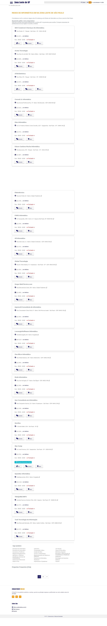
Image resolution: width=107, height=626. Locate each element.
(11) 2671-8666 (20, 36)
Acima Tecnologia (21, 51)
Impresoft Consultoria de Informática (28, 307)
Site (19, 43)
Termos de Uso (51, 616)
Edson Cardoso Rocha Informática (27, 146)
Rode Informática (21, 377)
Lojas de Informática (60, 550)
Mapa (41, 43)
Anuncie (15, 611)
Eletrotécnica (20, 192)
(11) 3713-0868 (20, 132)
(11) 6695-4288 (20, 59)
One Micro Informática (23, 354)
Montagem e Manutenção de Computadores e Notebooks (62, 554)
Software (57, 559)
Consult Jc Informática (23, 99)
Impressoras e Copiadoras (40, 561)
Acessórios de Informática (19, 548)
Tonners (57, 561)
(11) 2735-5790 (20, 200)
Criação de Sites (38, 552)
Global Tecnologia (21, 261)
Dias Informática (21, 122)
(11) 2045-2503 (20, 223)
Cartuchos (36, 548)
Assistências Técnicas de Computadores (19, 557)
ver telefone (26, 36)
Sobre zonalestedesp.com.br (19, 607)
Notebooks (58, 556)
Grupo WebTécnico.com (24, 284)
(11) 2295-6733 (20, 431)
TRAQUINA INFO (21, 497)
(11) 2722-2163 (20, 246)
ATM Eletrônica (20, 73)
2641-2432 (19, 482)
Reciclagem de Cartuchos (61, 558)
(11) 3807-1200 (20, 154)
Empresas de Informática (40, 558)
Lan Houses (58, 548)
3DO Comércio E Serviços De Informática (30, 28)
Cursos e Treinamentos (40, 553)
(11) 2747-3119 (20, 505)
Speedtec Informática (22, 474)
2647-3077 (19, 339)
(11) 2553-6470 (20, 316)
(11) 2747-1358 (20, 529)
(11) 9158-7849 (20, 408)
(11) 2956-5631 (20, 385)
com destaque (96, 2)
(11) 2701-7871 (20, 454)
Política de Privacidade (58, 616)
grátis (102, 2)
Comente (30, 43)
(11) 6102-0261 (20, 107)
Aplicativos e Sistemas (18, 555)
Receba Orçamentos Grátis (24, 462)
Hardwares (36, 559)
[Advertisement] (43, 5)
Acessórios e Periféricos (18, 552)
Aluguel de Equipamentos (19, 553)
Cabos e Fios (16, 561)
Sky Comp (19, 446)
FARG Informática (21, 215)
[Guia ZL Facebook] (13, 596)
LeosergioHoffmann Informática (26, 331)
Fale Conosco (16, 609)
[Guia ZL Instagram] (20, 596)
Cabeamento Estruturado (19, 559)
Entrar (83, 2)
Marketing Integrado (60, 552)
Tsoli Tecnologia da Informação (26, 519)
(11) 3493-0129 (20, 362)
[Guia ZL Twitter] (17, 596)
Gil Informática (20, 238)
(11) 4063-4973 (20, 292)
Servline (18, 423)
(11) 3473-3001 (20, 82)
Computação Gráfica (39, 550)
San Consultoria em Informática (26, 400)
